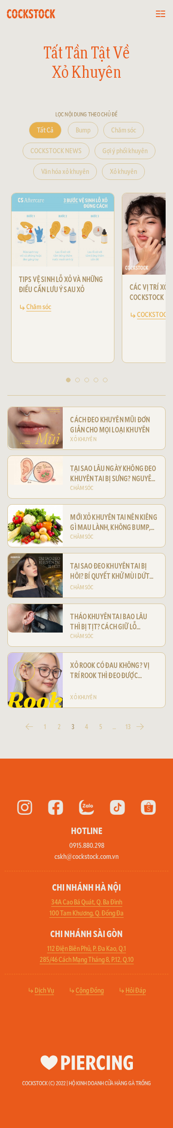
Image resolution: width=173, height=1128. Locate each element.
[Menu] (160, 14)
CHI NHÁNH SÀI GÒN (86, 933)
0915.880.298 (86, 845)
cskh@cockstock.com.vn (86, 856)
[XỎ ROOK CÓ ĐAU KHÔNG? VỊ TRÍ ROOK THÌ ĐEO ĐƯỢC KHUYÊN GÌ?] (35, 680)
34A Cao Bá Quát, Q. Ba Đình (86, 901)
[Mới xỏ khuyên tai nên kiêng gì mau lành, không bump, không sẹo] (35, 525)
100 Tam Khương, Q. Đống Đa (86, 912)
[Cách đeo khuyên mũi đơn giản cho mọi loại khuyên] (35, 428)
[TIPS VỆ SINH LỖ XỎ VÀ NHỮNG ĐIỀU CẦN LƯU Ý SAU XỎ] (63, 230)
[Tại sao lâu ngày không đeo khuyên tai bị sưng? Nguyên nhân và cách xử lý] (35, 470)
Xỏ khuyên (123, 171)
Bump (83, 129)
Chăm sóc (123, 129)
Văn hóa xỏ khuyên (65, 171)
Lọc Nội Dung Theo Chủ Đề (86, 114)
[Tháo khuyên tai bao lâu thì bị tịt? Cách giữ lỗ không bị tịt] (35, 618)
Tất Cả (45, 129)
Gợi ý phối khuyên (125, 150)
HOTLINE (86, 830)
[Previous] (22, 288)
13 (128, 726)
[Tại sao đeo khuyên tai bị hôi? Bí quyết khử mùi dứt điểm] (35, 575)
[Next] (151, 288)
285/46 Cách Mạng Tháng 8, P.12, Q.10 (87, 959)
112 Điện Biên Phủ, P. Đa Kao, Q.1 (86, 948)
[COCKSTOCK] (44, 13)
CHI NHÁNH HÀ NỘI (86, 887)
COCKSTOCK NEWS (56, 150)
